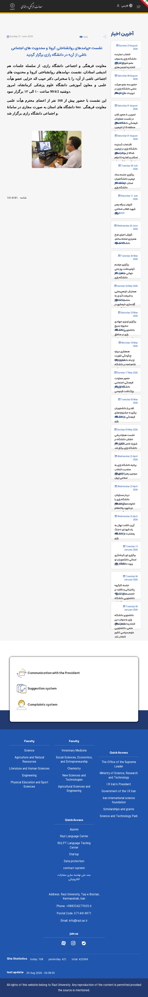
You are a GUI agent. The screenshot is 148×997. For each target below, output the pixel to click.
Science (29, 751)
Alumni (74, 830)
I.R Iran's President (119, 784)
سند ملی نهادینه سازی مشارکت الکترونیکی (74, 877)
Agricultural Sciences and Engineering (74, 789)
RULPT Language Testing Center (74, 845)
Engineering (29, 776)
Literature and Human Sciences (29, 769)
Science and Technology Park (119, 816)
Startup (74, 854)
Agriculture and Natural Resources (29, 760)
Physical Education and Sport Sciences (29, 784)
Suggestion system (42, 688)
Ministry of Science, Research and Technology (119, 775)
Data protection (74, 861)
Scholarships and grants (118, 809)
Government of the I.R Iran (119, 791)
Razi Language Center (74, 836)
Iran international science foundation (119, 800)
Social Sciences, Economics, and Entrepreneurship (74, 760)
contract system (74, 868)
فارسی (124, 6)
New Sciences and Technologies (74, 778)
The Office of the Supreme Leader (119, 764)
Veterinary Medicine (74, 751)
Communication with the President (54, 672)
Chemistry (74, 769)
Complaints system (42, 704)
